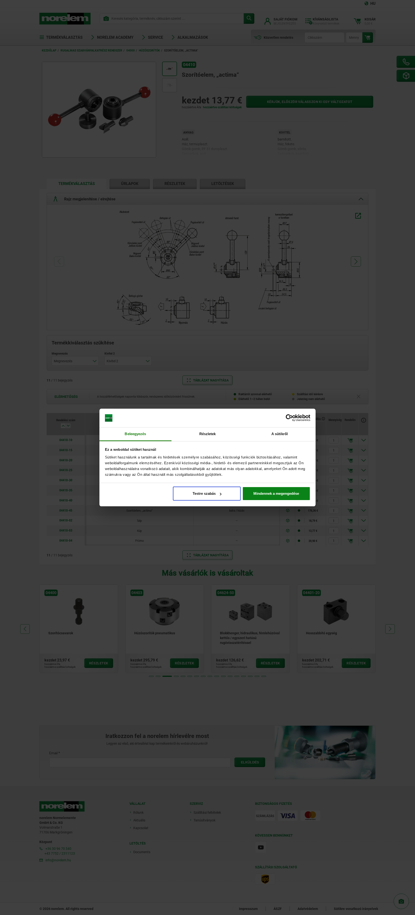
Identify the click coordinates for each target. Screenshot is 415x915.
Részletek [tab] (207, 434)
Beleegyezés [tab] (135, 434)
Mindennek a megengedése (276, 493)
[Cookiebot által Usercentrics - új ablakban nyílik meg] (289, 418)
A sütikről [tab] (279, 434)
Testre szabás (204, 493)
